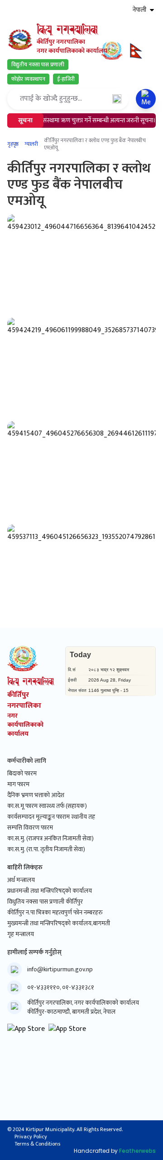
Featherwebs (137, 1151)
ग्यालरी (31, 144)
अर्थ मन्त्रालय (21, 880)
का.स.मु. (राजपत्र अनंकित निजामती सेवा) (50, 838)
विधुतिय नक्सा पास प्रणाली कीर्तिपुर (45, 901)
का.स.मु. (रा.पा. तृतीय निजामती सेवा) (46, 849)
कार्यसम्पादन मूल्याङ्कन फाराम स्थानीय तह (51, 816)
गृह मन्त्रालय (20, 934)
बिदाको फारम (22, 773)
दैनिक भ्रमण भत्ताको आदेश (35, 795)
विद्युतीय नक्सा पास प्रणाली (37, 64)
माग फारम (18, 784)
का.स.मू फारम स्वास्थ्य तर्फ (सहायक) (47, 806)
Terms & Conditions (37, 1143)
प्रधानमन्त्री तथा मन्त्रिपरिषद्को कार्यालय (49, 891)
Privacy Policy (30, 1136)
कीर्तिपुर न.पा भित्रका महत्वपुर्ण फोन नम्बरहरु (55, 912)
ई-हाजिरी (66, 79)
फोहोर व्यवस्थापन (28, 79)
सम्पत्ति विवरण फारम (30, 827)
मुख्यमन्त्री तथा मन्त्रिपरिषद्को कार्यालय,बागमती (58, 923)
